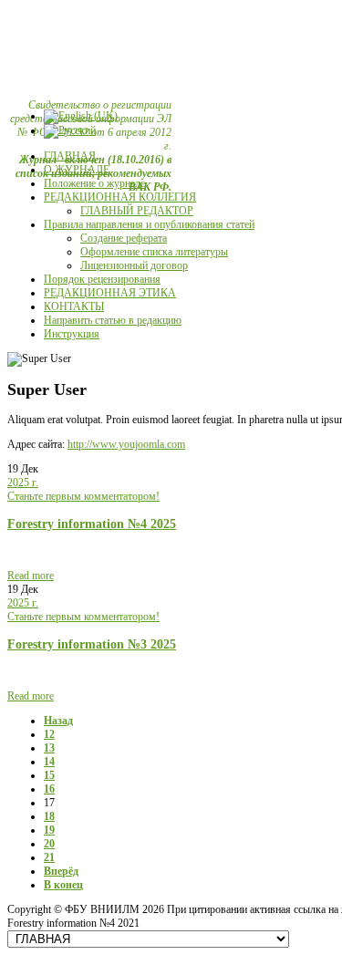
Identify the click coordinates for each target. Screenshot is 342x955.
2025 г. (22, 482)
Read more (30, 575)
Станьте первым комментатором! (83, 496)
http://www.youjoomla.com (126, 444)
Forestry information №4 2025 (91, 523)
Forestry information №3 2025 (91, 644)
